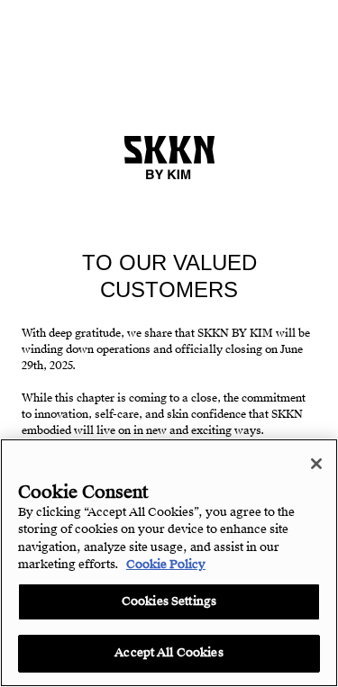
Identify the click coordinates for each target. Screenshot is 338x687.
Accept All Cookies (168, 653)
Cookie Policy (166, 564)
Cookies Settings (169, 601)
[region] (169, 562)
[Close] (316, 464)
